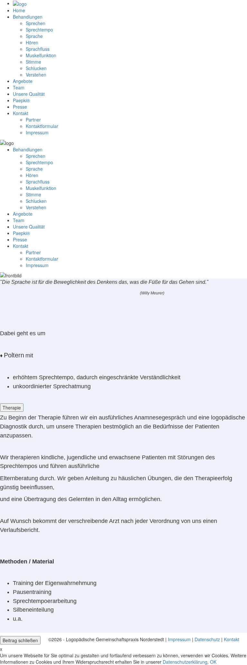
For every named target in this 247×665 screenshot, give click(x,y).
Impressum (179, 639)
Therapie (12, 407)
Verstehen (36, 74)
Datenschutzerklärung (185, 662)
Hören (32, 42)
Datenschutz (207, 639)
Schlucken (36, 68)
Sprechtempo (39, 29)
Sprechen (35, 23)
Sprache (34, 36)
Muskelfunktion (41, 55)
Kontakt (231, 639)
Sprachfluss (38, 49)
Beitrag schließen (20, 640)
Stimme (33, 61)
